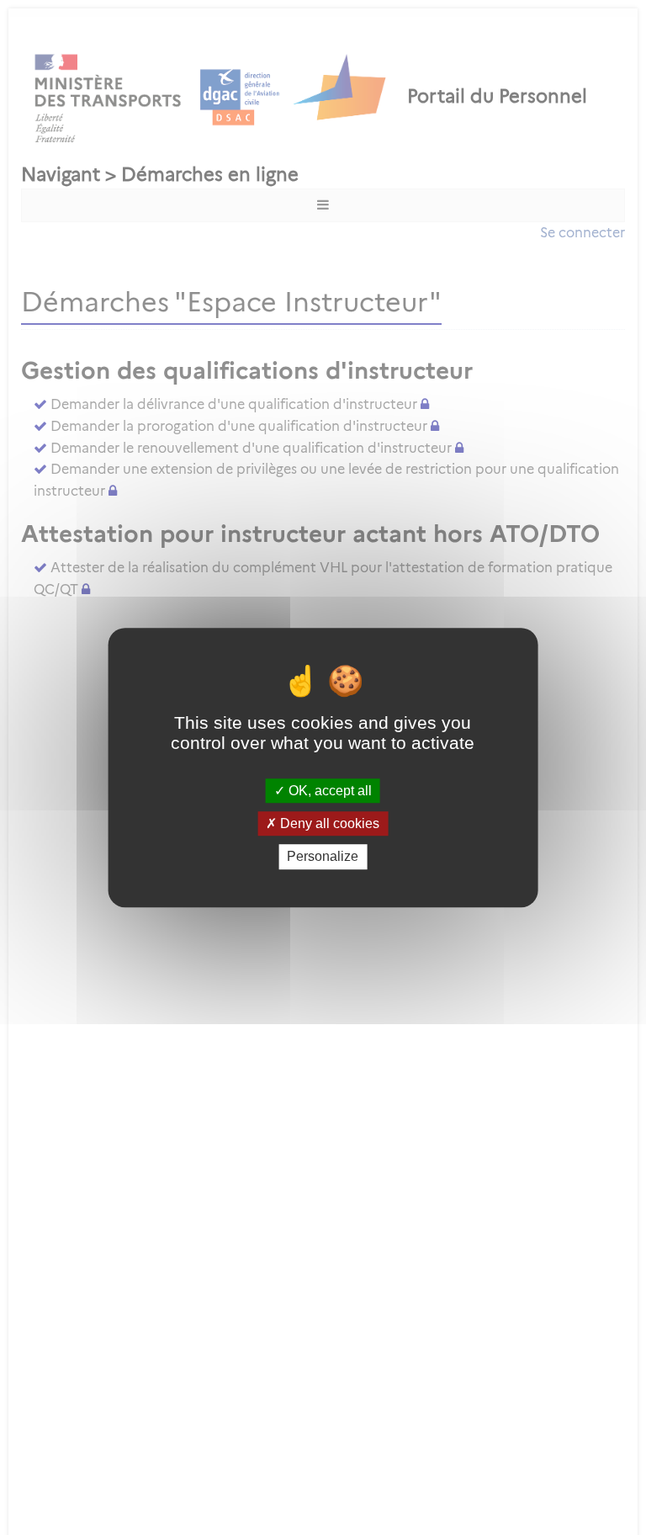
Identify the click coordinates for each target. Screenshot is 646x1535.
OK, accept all (328, 790)
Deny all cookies (328, 823)
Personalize (322, 857)
